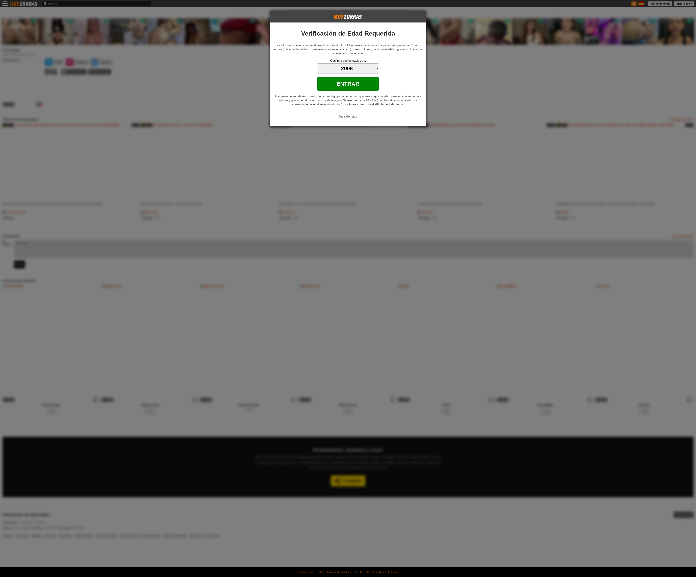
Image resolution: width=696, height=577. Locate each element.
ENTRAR (348, 84)
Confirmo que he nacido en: (348, 60)
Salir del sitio (348, 116)
